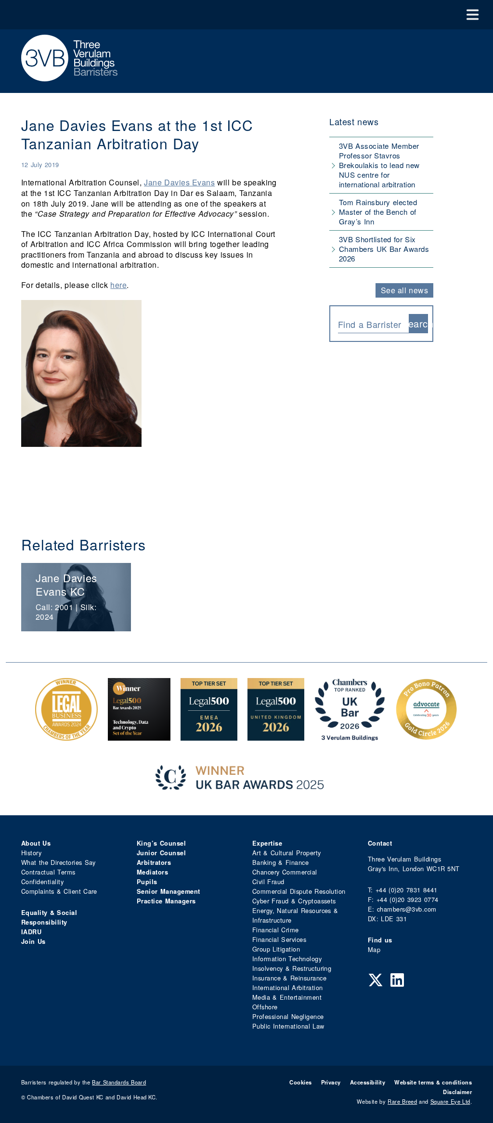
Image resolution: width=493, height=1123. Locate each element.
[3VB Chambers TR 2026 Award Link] (349, 735)
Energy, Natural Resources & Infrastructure (295, 915)
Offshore (265, 1006)
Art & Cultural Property (286, 852)
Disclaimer (457, 1092)
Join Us (33, 941)
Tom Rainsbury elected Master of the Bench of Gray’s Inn (378, 211)
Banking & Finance (280, 862)
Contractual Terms (48, 871)
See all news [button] (404, 290)
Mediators (152, 872)
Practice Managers (166, 901)
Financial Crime (275, 929)
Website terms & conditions (433, 1082)
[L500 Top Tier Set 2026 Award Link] (275, 735)
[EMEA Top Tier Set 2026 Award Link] (209, 735)
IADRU (31, 931)
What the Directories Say (58, 862)
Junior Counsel (161, 853)
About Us (36, 843)
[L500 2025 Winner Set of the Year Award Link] (139, 735)
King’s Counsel (161, 843)
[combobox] (373, 323)
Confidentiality (42, 881)
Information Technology (287, 958)
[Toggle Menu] (472, 14)
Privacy (331, 1082)
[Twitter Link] (375, 979)
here (118, 284)
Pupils (147, 881)
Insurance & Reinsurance (289, 977)
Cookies (300, 1082)
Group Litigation (276, 948)
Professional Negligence (288, 1016)
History (31, 852)
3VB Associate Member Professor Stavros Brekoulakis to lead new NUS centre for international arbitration (379, 165)
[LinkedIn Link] (397, 979)
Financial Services (279, 939)
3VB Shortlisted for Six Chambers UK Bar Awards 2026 (384, 248)
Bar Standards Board (119, 1082)
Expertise (267, 843)
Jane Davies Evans (179, 182)
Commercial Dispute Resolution (299, 891)
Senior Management (168, 891)
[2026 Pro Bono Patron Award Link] (426, 735)
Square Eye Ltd (450, 1101)
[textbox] (370, 324)
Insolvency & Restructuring (291, 968)
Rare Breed (402, 1101)
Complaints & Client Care (59, 891)
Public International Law (288, 1026)
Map (374, 949)
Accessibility (367, 1082)
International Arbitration (287, 987)
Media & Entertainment (287, 997)
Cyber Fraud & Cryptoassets (294, 900)
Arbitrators (154, 862)
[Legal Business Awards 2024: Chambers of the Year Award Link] (66, 735)
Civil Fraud (268, 881)
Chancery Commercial (284, 871)
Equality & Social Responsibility (49, 917)
